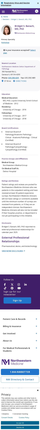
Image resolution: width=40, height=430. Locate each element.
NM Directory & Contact (20, 379)
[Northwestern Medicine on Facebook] (7, 285)
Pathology (5, 42)
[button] (3, 11)
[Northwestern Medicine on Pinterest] (13, 288)
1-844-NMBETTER (20, 371)
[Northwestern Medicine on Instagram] (20, 285)
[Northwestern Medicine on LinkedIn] (27, 285)
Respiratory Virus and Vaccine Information (15, 4)
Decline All (20, 427)
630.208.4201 (13, 78)
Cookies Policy (24, 417)
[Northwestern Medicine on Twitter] (13, 285)
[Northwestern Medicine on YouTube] (20, 288)
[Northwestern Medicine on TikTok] (7, 288)
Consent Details (7, 417)
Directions (21, 81)
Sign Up (17, 300)
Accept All (20, 423)
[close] (38, 4)
